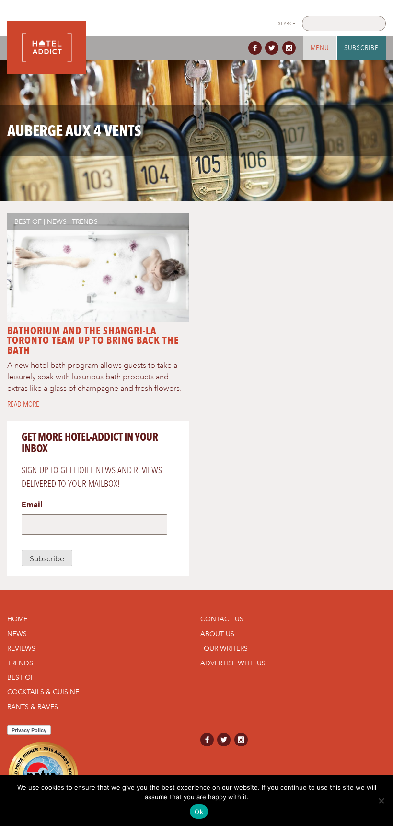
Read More (23, 404)
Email (32, 504)
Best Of (28, 221)
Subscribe (361, 48)
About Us (217, 634)
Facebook (257, 48)
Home (17, 619)
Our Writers (226, 648)
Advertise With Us (233, 663)
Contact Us (221, 619)
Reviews (21, 648)
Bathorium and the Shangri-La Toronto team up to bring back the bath (93, 341)
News (57, 221)
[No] (381, 800)
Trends (85, 221)
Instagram (291, 48)
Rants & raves (32, 706)
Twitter (273, 48)
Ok (199, 811)
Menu (320, 48)
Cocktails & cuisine (43, 692)
